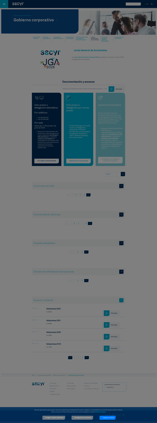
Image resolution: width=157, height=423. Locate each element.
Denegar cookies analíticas (54, 417)
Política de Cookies (100, 412)
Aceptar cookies (108, 417)
